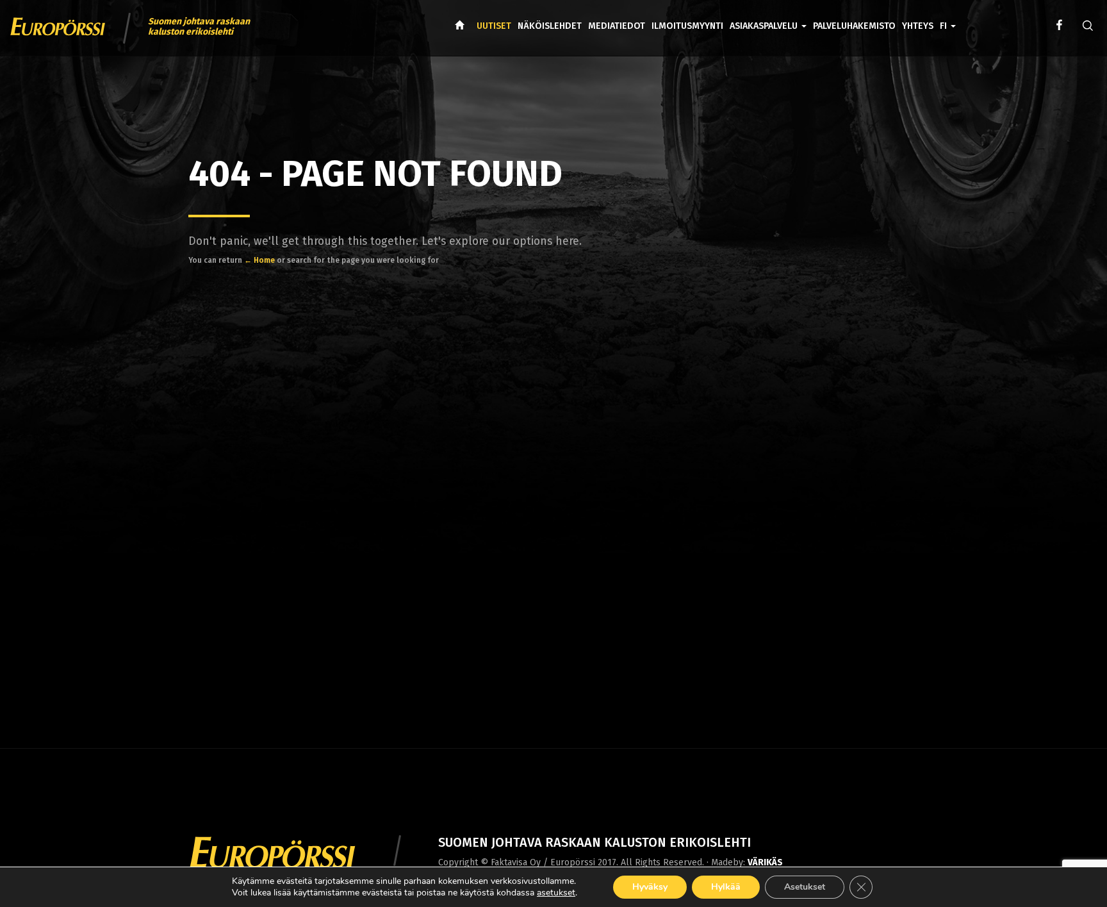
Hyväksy (650, 887)
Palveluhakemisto (854, 26)
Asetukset (804, 887)
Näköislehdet (550, 26)
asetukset (556, 893)
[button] (948, 16)
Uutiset (494, 26)
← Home (259, 260)
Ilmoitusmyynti (687, 26)
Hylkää (726, 887)
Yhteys (917, 26)
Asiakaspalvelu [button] (765, 26)
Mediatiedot (616, 26)
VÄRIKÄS (765, 862)
